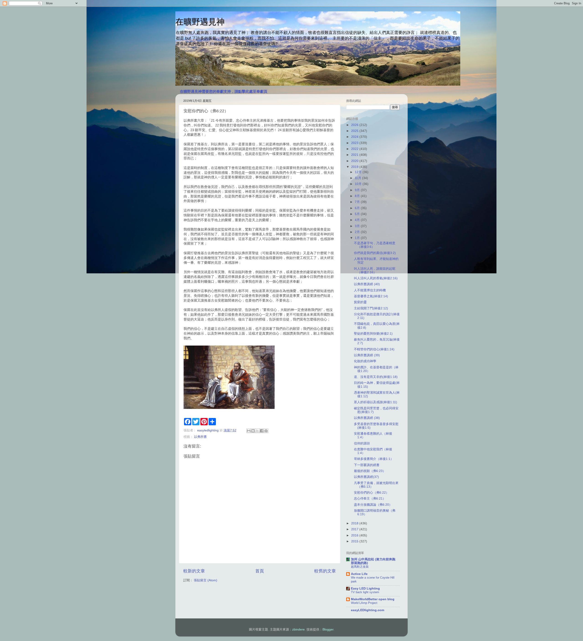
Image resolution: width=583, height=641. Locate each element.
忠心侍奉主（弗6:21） (370, 498)
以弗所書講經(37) (366, 477)
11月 (358, 178)
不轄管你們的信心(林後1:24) (374, 349)
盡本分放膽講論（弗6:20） (373, 504)
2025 (355, 131)
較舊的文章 (325, 571)
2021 (355, 154)
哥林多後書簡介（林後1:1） (374, 459)
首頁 (259, 571)
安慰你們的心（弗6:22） (371, 492)
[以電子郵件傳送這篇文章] (248, 430)
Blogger (327, 629)
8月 (358, 196)
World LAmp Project (364, 603)
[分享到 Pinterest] (266, 430)
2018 (355, 523)
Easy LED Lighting (365, 588)
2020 (355, 161)
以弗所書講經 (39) (367, 355)
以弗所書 (200, 436)
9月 (358, 190)
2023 (355, 143)
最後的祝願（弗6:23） (370, 471)
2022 (355, 149)
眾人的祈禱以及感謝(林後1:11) (375, 402)
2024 (355, 136)
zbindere (298, 629)
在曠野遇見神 (200, 21)
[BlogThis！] (253, 430)
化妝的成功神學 (365, 361)
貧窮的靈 (360, 302)
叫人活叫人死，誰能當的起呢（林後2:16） (374, 270)
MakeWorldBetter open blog (372, 599)
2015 (355, 541)
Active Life (359, 574)
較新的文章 (194, 571)
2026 (355, 125)
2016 (355, 535)
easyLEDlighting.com (367, 610)
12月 (359, 172)
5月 (358, 214)
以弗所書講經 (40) (367, 284)
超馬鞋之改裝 (360, 566)
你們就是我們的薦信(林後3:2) (375, 253)
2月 (358, 232)
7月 (358, 202)
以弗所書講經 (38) (367, 418)
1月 (358, 238)
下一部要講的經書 (366, 465)
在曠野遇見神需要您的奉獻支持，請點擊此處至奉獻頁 (223, 91)
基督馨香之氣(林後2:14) (371, 296)
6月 (358, 208)
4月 (358, 220)
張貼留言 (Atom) (205, 580)
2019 (355, 167)
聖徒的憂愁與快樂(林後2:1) (373, 333)
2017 (355, 529)
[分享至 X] (257, 430)
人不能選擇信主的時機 (370, 290)
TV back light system (365, 592)
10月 (359, 184)
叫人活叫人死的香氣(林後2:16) (376, 278)
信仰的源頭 (362, 443)
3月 (358, 226)
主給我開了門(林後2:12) (371, 308)
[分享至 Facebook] (261, 430)
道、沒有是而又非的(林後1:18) (376, 377)
